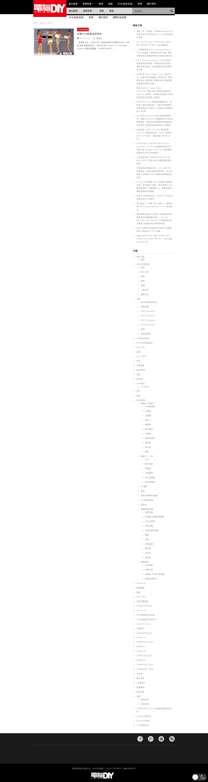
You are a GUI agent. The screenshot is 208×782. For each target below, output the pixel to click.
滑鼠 (147, 539)
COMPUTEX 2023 (145, 642)
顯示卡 (148, 420)
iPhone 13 (141, 610)
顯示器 (139, 379)
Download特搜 (143, 721)
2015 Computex (148, 311)
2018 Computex (148, 325)
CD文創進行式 (143, 725)
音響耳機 (149, 512)
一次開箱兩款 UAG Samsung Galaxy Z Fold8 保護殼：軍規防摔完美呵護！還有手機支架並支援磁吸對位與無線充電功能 (154, 53)
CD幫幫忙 (141, 683)
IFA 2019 (141, 347)
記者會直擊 (83, 30)
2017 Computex (148, 320)
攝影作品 (145, 294)
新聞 (140, 4)
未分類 (139, 674)
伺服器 (148, 468)
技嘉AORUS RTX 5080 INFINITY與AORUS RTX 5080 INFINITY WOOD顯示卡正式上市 (154, 239)
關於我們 (151, 4)
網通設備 (149, 544)
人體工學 (145, 290)
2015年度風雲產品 (145, 343)
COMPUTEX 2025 (145, 665)
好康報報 (140, 365)
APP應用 (141, 384)
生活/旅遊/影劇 (125, 4)
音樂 (143, 276)
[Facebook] (140, 739)
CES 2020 (141, 356)
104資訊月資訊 (143, 338)
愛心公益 (145, 272)
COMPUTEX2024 (145, 656)
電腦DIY (50, 8)
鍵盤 (147, 535)
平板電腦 (149, 473)
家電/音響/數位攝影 (149, 496)
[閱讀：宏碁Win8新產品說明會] (54, 42)
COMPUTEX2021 (145, 606)
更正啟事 (140, 678)
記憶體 (148, 415)
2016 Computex (148, 316)
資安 (139, 374)
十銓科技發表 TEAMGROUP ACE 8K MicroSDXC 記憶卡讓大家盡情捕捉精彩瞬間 (154, 160)
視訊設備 (149, 526)
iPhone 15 (141, 651)
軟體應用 (140, 687)
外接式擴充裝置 (152, 530)
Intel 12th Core (144, 624)
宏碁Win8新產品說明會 (89, 34)
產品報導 (73, 4)
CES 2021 (141, 597)
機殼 (147, 452)
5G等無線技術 (147, 500)
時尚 (139, 361)
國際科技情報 (119, 17)
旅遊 (143, 281)
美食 (143, 267)
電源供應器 (150, 438)
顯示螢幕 (149, 464)
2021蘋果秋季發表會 (146, 615)
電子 (139, 391)
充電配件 (140, 628)
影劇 (143, 285)
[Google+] (151, 739)
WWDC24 (141, 660)
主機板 (148, 411)
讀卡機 (148, 548)
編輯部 (99, 38)
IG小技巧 (145, 387)
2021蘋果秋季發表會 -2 (147, 619)
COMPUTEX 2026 (145, 669)
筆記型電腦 (150, 482)
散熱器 (148, 443)
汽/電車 (144, 486)
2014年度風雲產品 (149, 302)
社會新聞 (145, 704)
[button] (199, 777)
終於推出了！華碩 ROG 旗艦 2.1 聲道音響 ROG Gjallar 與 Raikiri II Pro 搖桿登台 (154, 206)
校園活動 (145, 307)
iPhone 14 (141, 637)
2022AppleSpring (144, 633)
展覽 (143, 329)
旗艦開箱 (140, 588)
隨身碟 (148, 557)
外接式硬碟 (150, 521)
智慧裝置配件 (151, 579)
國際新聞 (145, 699)
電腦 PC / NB (147, 456)
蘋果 (101, 4)
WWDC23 (141, 647)
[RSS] (172, 739)
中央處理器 (150, 406)
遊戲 (110, 4)
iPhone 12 (141, 583)
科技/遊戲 (141, 400)
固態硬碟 (149, 429)
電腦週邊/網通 (147, 509)
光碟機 (148, 434)
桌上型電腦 (150, 477)
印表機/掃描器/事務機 (154, 517)
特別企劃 (140, 257)
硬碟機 (148, 425)
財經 (139, 396)
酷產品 (144, 505)
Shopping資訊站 (144, 716)
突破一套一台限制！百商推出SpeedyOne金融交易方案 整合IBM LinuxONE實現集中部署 (155, 34)
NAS (147, 459)
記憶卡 (148, 553)
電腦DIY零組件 (147, 403)
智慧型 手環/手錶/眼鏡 (155, 574)
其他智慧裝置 (142, 601)
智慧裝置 (87, 4)
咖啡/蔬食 (141, 370)
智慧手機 (149, 570)
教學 (143, 260)
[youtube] (161, 739)
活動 (139, 299)
